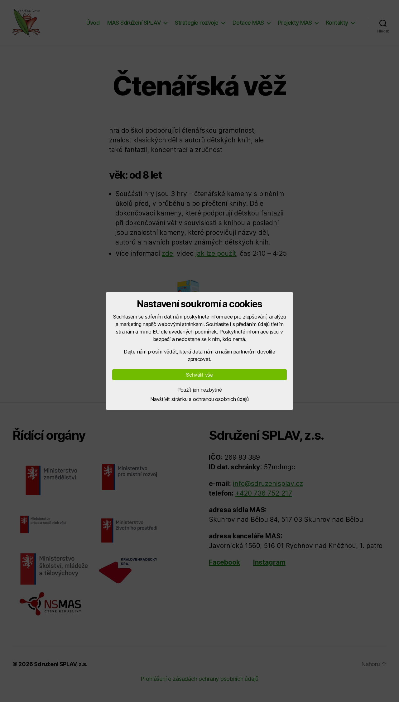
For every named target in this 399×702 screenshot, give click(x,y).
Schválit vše (199, 375)
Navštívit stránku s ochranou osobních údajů (199, 399)
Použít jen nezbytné (199, 390)
